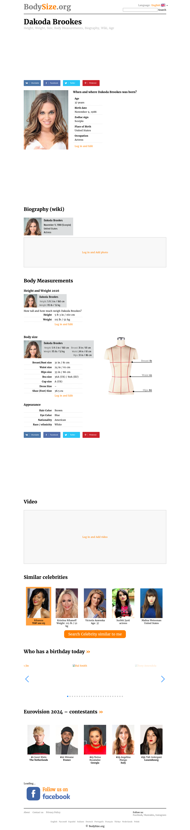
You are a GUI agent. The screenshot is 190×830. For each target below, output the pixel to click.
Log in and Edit (84, 146)
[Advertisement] (95, 52)
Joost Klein (38, 758)
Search (162, 9)
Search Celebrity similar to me (95, 634)
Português (99, 822)
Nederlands (127, 822)
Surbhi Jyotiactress (123, 622)
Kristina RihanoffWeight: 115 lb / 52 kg (67, 622)
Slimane (67, 758)
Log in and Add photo (95, 252)
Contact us (38, 812)
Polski (136, 822)
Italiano (80, 822)
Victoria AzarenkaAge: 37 (95, 622)
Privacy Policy (53, 812)
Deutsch (89, 822)
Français (109, 822)
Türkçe (117, 822)
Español (71, 822)
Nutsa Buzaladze (95, 758)
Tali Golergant (151, 758)
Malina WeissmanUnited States (151, 622)
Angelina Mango (123, 758)
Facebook (137, 815)
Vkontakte (149, 815)
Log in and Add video (95, 536)
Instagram (160, 815)
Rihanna (38, 622)
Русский (63, 822)
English (54, 822)
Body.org (47, 6)
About (27, 812)
